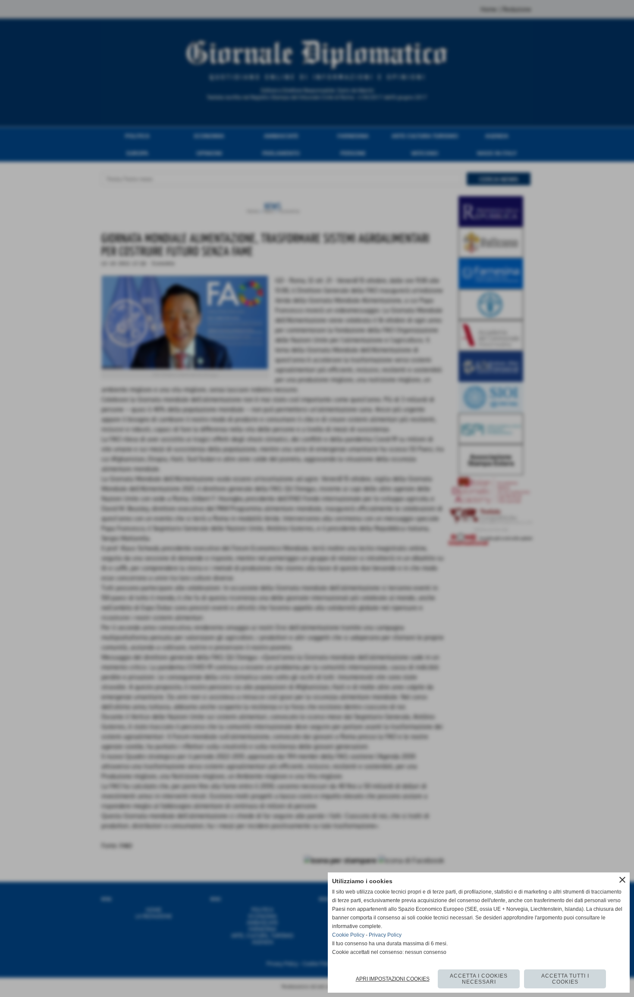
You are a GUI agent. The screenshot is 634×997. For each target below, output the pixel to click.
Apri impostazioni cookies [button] (393, 979)
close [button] (622, 880)
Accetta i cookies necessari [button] (479, 979)
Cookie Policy (348, 935)
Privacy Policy (385, 935)
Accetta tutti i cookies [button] (565, 979)
